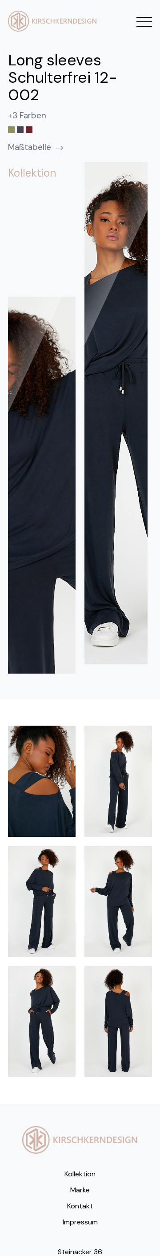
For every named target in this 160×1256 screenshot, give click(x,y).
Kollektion (80, 1174)
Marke (80, 1190)
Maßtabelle (29, 147)
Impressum (80, 1222)
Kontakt (80, 1206)
